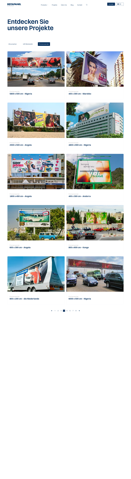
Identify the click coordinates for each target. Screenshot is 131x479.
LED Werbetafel (28, 44)
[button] (86, 5)
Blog (72, 5)
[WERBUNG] (14, 4)
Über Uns (64, 5)
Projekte (54, 5)
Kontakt (79, 5)
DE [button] (120, 4)
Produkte (44, 5)
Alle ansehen (12, 44)
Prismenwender (44, 44)
